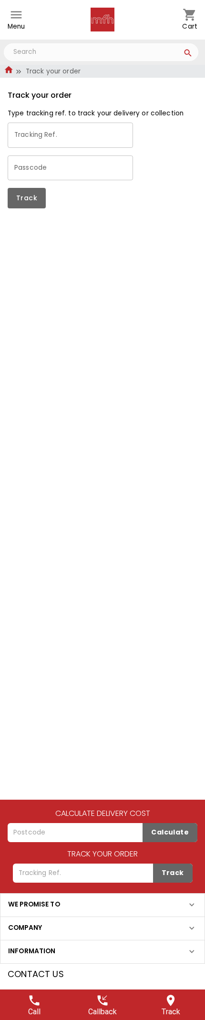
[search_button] (188, 54)
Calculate (170, 832)
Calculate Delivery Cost (102, 813)
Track (26, 198)
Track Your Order (102, 853)
